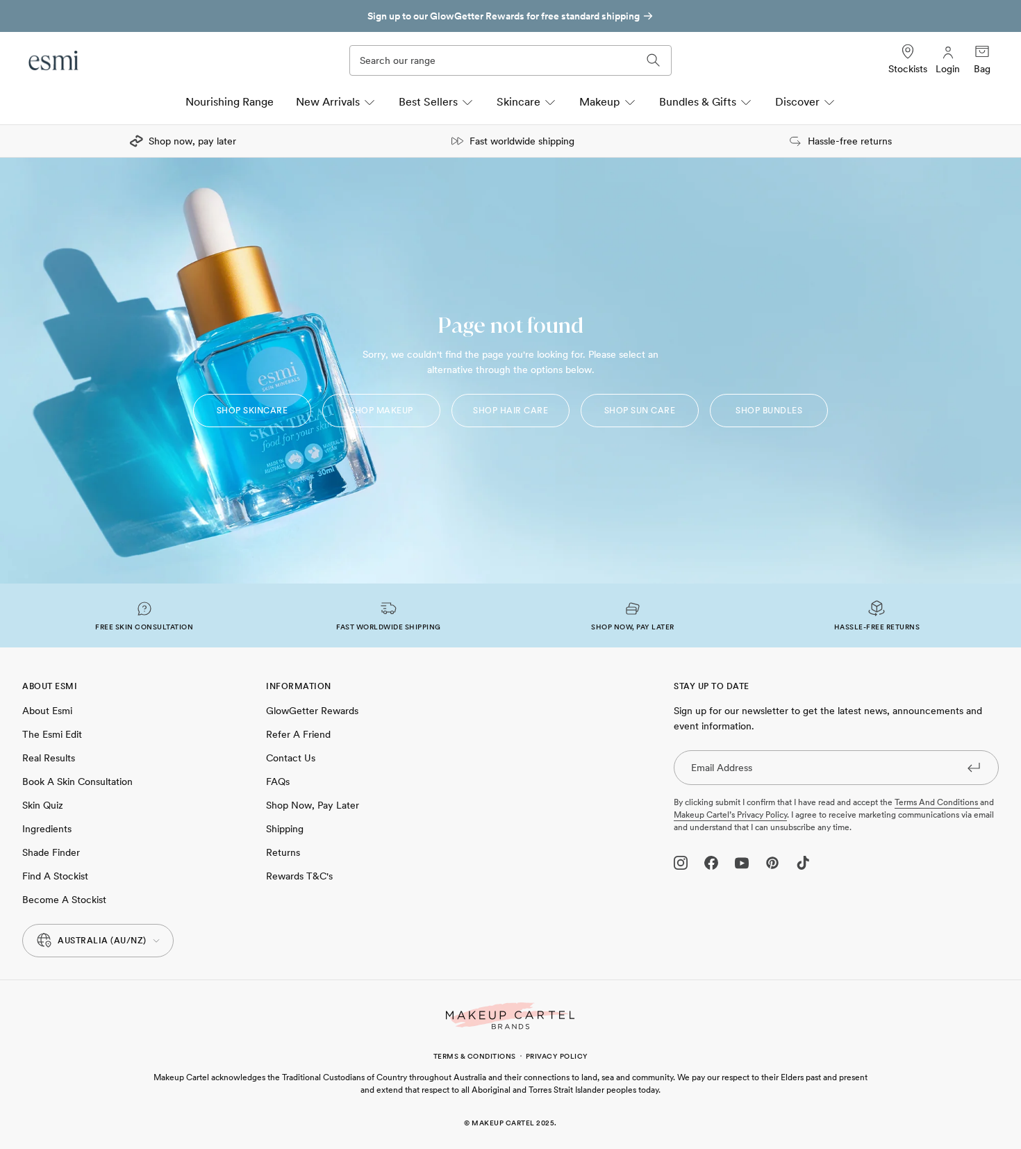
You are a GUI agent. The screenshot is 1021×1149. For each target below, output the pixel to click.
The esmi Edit (52, 734)
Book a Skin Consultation (77, 781)
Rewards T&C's (299, 876)
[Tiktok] (803, 863)
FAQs (278, 781)
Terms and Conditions (937, 802)
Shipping (285, 828)
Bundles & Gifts (697, 101)
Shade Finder (51, 852)
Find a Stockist (55, 876)
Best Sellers (428, 101)
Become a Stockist (64, 899)
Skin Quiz (42, 805)
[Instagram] (681, 863)
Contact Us (290, 757)
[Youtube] (742, 863)
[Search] (653, 60)
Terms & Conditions (474, 1056)
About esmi (47, 710)
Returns (283, 852)
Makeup (599, 101)
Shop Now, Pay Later (312, 805)
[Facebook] (711, 863)
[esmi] (54, 60)
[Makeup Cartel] (510, 1016)
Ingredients (47, 828)
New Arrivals (328, 101)
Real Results (48, 757)
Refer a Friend (298, 734)
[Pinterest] (772, 863)
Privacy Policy (557, 1056)
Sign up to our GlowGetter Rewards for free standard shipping (503, 16)
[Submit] (973, 767)
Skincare (518, 101)
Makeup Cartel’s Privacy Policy (730, 815)
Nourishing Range (229, 101)
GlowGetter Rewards (312, 710)
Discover (797, 101)
